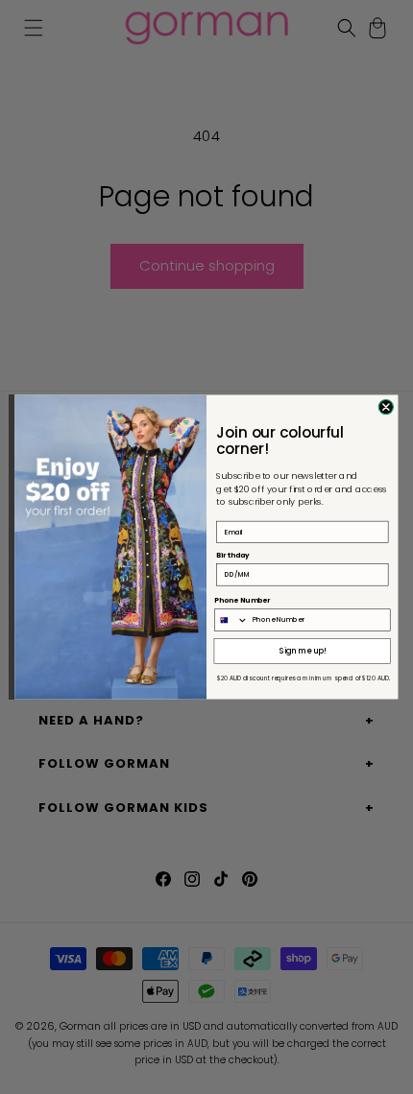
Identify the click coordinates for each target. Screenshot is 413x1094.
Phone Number (242, 601)
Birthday (232, 555)
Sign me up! (303, 650)
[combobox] (231, 619)
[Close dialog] (385, 406)
